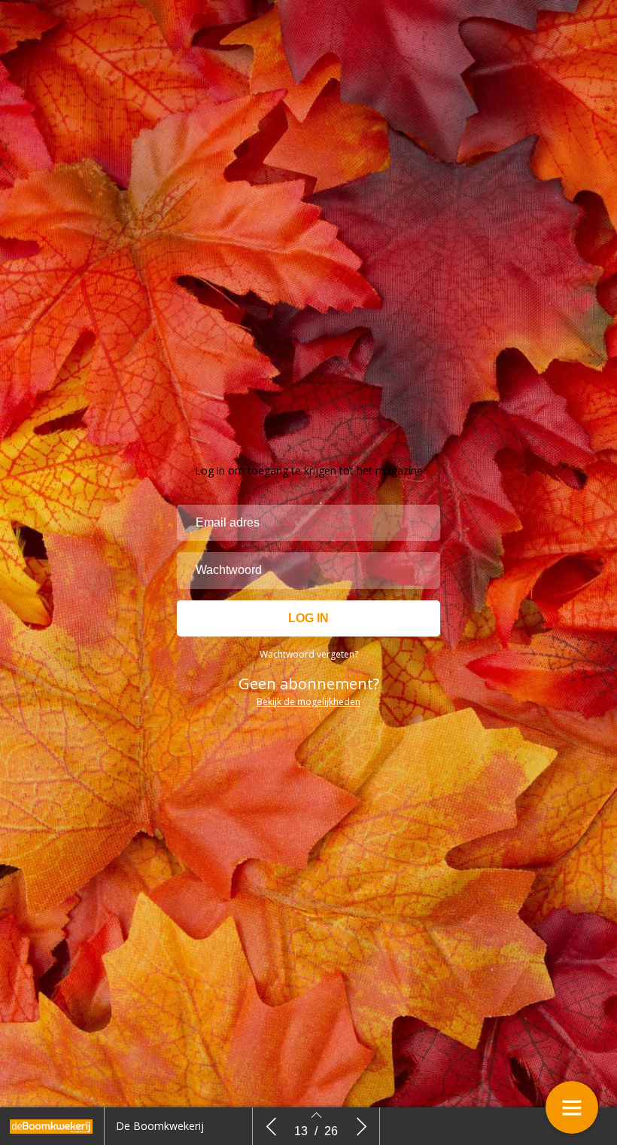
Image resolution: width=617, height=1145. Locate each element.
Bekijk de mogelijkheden (308, 701)
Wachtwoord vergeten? (309, 654)
